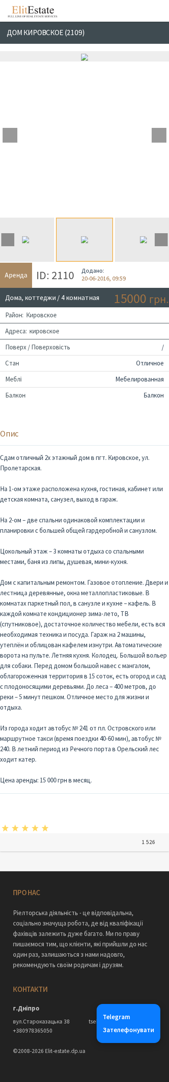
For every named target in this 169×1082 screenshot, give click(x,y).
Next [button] (159, 135)
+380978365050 (32, 1030)
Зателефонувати (128, 1030)
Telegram (116, 1017)
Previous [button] (10, 135)
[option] (84, 56)
